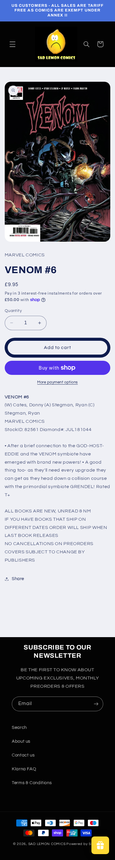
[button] (12, 44)
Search (19, 727)
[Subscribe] (96, 704)
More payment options (57, 382)
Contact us (23, 755)
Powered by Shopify (84, 844)
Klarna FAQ (24, 769)
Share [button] (18, 579)
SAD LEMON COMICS (47, 844)
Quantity (13, 311)
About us (21, 741)
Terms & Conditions (32, 783)
